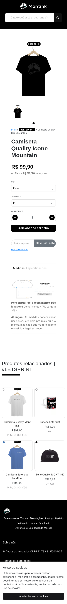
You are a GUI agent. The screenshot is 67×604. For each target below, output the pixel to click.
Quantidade (17, 211)
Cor (13, 182)
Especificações (33, 268)
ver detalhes (17, 402)
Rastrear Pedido (54, 518)
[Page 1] (34, 123)
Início (14, 129)
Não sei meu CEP (19, 249)
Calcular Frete (45, 243)
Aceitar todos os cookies (33, 596)
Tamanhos (16, 196)
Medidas (18, 268)
